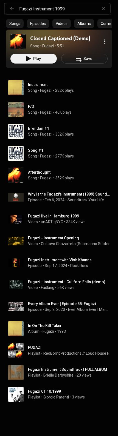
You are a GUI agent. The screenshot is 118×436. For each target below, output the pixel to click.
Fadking (47, 287)
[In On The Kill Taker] (61, 329)
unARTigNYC (52, 222)
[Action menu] (105, 42)
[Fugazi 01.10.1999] (61, 394)
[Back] (12, 8)
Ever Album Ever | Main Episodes (89, 309)
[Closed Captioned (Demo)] (18, 41)
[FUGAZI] (61, 351)
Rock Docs (79, 265)
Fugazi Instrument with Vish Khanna (60, 260)
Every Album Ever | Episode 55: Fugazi (62, 304)
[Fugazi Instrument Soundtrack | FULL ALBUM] (61, 372)
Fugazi (46, 90)
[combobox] (64, 8)
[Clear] (103, 8)
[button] (18, 41)
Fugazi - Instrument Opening (53, 238)
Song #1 (35, 150)
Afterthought (39, 172)
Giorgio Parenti (56, 397)
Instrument (37, 84)
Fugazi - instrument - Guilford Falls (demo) (66, 282)
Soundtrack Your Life (86, 200)
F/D (31, 106)
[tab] (15, 23)
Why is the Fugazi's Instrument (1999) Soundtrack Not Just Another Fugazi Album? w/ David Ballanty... (69, 194)
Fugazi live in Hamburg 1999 (53, 216)
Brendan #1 (38, 128)
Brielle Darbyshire (58, 375)
